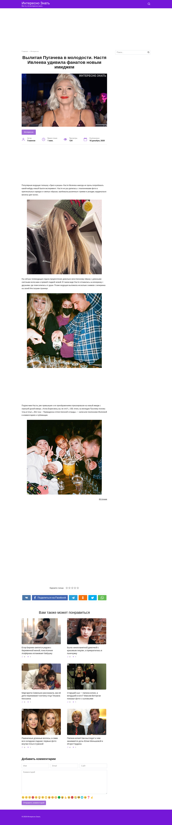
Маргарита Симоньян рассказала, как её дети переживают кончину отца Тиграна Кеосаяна (41, 696)
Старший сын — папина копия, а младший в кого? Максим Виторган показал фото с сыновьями (84, 696)
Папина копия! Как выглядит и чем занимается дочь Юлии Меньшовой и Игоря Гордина (85, 741)
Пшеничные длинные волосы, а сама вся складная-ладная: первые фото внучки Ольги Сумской (40, 741)
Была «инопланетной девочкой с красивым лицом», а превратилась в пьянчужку (84, 650)
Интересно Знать (36, 3)
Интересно (28, 132)
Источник (103, 499)
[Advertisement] (86, 31)
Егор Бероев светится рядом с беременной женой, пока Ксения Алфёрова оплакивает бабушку (37, 650)
